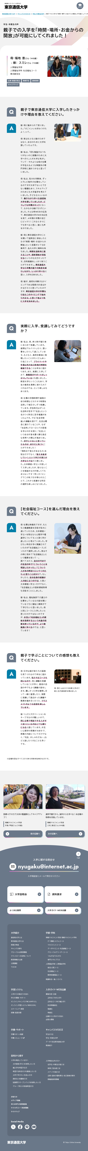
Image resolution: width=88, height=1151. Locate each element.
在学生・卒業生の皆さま (56, 1064)
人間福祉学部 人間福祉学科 (56, 964)
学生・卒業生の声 (52, 1038)
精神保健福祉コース (55, 975)
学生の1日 (49, 1034)
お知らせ (14, 1097)
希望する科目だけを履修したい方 (24, 1071)
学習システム (17, 990)
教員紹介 (49, 1045)
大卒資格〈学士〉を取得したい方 (24, 1064)
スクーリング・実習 (17, 1009)
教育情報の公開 (16, 960)
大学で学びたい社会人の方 (22, 1075)
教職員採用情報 (53, 1079)
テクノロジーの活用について (21, 956)
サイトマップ (15, 1111)
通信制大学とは (16, 937)
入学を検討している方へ (19, 1060)
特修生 (50, 1012)
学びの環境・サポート (18, 998)
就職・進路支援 (16, 1012)
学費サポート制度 (17, 1034)
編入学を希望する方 (20, 1068)
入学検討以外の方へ (53, 1061)
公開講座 (14, 963)
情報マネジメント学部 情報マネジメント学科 (61, 937)
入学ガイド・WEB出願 (56, 990)
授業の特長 (15, 945)
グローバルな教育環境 (19, 952)
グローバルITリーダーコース (58, 952)
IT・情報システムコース (56, 941)
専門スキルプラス (54, 960)
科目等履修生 (52, 1005)
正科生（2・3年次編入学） (56, 1001)
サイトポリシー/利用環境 (19, 1108)
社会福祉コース (53, 971)
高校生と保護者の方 (20, 1079)
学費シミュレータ (17, 1038)
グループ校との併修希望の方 (23, 1086)
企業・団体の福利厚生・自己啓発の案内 (61, 1075)
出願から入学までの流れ (54, 1016)
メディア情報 (15, 1100)
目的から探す (17, 1056)
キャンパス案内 (16, 948)
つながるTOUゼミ (54, 956)
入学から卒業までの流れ (19, 994)
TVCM (13, 967)
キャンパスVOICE (54, 1030)
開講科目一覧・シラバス (54, 979)
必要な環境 (50, 1019)
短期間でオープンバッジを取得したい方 (27, 1082)
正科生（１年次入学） (55, 998)
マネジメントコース (54, 945)
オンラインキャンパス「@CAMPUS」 (24, 1001)
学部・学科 (50, 933)
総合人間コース (53, 967)
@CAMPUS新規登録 (19, 1104)
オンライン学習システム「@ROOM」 (23, 1005)
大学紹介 (15, 933)
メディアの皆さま (54, 1072)
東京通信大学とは (17, 941)
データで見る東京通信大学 (55, 1042)
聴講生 (50, 1009)
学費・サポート (17, 1030)
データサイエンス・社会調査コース (59, 948)
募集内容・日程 (51, 994)
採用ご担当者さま (54, 1068)
